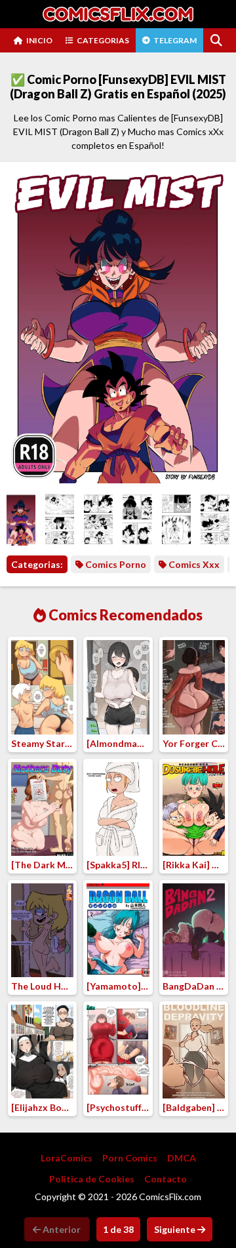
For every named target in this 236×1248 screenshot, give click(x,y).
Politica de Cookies (91, 1178)
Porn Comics (129, 1157)
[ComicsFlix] (118, 14)
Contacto (165, 1178)
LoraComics (66, 1157)
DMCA (181, 1157)
